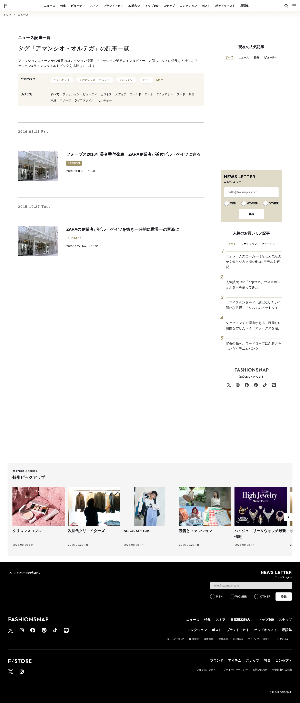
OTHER (274, 203)
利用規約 (238, 639)
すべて (55, 94)
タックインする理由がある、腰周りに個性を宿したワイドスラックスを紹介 (253, 325)
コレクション (188, 5)
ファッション (71, 94)
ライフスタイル (84, 100)
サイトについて (175, 639)
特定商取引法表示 (282, 669)
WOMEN (252, 203)
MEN (233, 203)
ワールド (135, 94)
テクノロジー (164, 94)
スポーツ (65, 100)
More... (160, 80)
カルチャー (105, 100)
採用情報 (194, 639)
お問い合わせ (284, 639)
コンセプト (284, 660)
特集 (63, 5)
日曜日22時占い (242, 619)
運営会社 (223, 639)
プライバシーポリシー (260, 639)
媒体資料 (208, 639)
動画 (191, 94)
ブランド (216, 660)
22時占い (134, 5)
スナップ (169, 5)
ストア (94, 5)
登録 (251, 214)
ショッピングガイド (207, 669)
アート (148, 94)
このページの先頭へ (27, 572)
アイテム (234, 660)
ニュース (49, 5)
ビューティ (78, 5)
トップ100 (152, 5)
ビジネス (106, 94)
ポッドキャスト (225, 5)
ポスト (206, 5)
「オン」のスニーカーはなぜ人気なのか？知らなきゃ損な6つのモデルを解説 (253, 261)
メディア (121, 94)
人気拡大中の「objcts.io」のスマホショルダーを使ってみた (253, 284)
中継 (53, 100)
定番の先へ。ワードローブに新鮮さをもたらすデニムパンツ (253, 346)
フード (181, 94)
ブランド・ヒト (113, 5)
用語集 (244, 5)
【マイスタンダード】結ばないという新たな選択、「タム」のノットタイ (253, 305)
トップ (7, 14)
